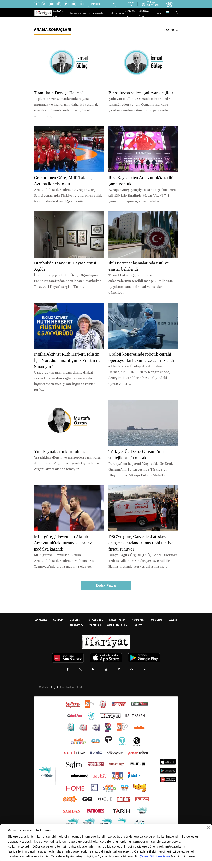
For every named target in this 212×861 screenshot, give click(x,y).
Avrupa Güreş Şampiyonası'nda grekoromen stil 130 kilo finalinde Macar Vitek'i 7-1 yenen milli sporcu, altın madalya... (141, 190)
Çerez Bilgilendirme (155, 856)
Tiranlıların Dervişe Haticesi (60, 93)
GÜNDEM (58, 608)
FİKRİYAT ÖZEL (147, 13)
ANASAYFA (41, 608)
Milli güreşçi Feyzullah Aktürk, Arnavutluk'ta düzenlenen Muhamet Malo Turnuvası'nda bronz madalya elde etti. (67, 549)
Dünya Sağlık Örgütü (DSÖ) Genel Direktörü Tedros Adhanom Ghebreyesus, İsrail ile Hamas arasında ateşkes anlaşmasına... (140, 549)
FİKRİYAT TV (134, 13)
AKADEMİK (103, 13)
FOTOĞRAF (156, 608)
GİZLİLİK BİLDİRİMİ (117, 613)
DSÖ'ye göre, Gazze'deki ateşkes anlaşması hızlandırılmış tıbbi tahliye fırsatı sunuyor (138, 531)
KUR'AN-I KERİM (71, 13)
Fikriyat (53, 675)
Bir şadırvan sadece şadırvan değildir (143, 93)
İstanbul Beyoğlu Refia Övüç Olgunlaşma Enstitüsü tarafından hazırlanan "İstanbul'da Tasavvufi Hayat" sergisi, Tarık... (67, 275)
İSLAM (83, 13)
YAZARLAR (92, 13)
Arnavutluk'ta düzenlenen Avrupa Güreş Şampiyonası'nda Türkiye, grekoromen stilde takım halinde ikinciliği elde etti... (67, 190)
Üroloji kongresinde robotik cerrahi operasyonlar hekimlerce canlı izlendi (142, 354)
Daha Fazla (106, 574)
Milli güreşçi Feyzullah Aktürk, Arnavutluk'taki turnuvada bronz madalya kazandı (65, 531)
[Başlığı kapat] (208, 827)
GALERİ (113, 13)
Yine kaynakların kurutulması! (62, 440)
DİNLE (159, 13)
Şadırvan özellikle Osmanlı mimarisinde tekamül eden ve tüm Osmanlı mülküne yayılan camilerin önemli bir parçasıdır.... (139, 104)
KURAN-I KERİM (117, 608)
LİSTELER (122, 13)
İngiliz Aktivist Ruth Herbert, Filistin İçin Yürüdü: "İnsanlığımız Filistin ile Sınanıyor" (68, 354)
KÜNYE (138, 613)
